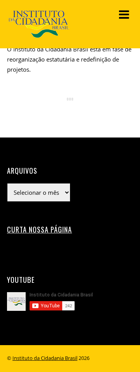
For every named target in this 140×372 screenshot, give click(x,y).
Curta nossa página (39, 229)
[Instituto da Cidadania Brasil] (38, 34)
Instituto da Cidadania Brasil (44, 357)
